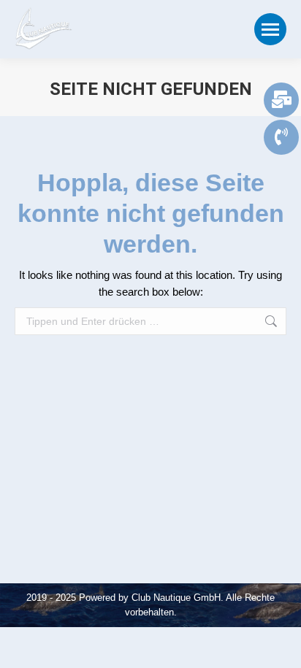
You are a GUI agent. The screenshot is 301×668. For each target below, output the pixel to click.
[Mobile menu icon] (270, 29)
